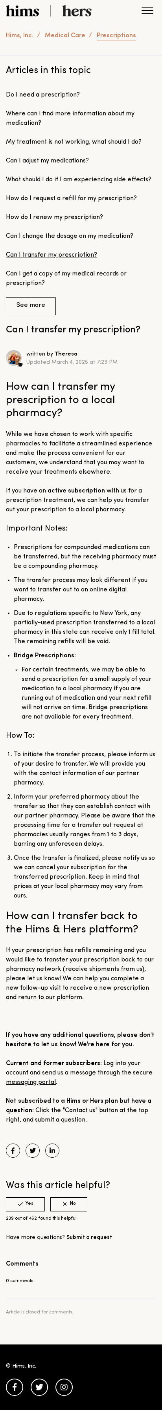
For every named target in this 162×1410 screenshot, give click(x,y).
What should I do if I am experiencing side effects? (78, 180)
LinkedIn (52, 1151)
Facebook (13, 1151)
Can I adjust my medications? (47, 161)
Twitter (33, 1151)
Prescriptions (116, 36)
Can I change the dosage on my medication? (69, 236)
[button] (147, 12)
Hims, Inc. (19, 36)
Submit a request (89, 1237)
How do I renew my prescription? (54, 217)
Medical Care (65, 36)
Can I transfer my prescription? (51, 255)
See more (31, 305)
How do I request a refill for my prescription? (71, 198)
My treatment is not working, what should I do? (74, 142)
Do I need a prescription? (43, 95)
